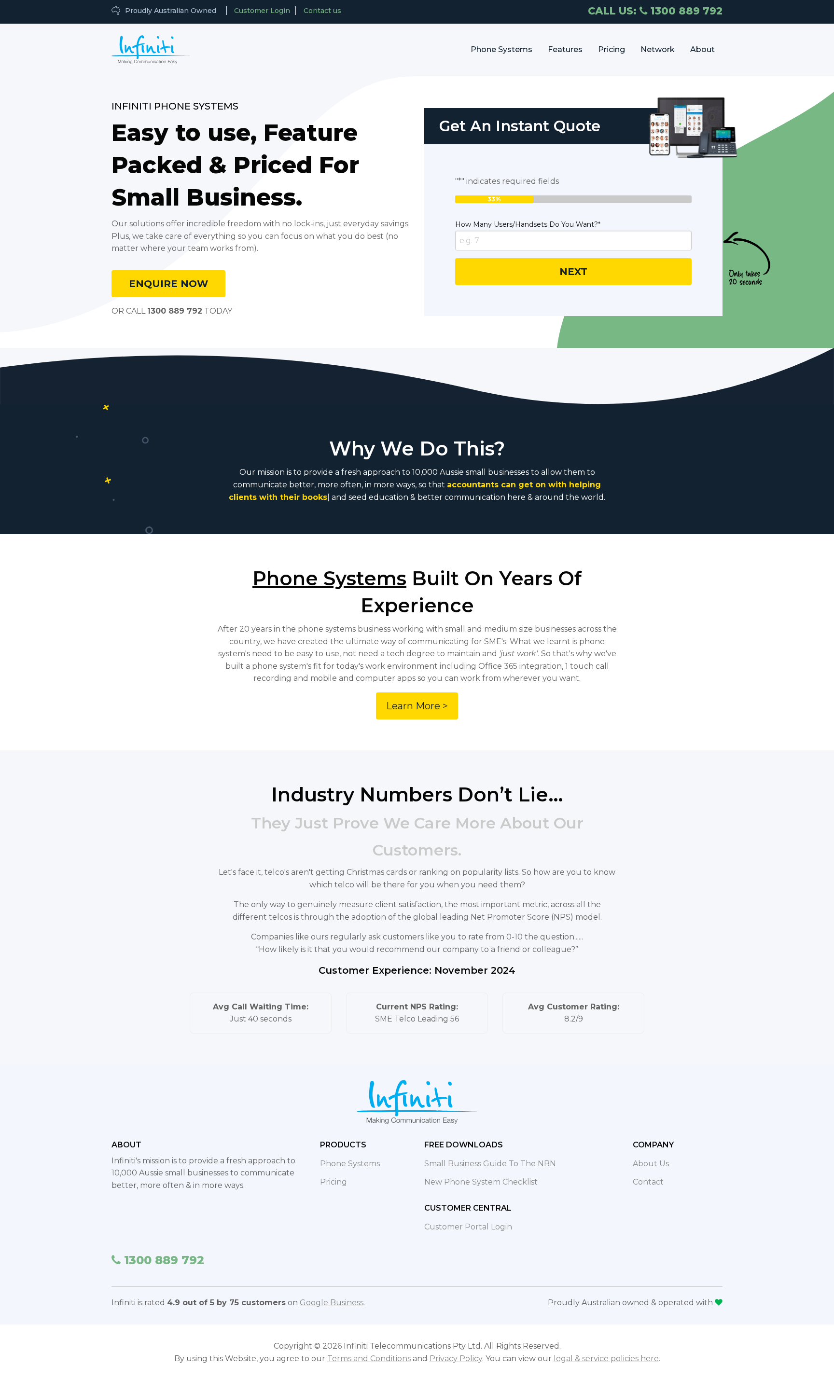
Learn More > (417, 706)
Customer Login (262, 10)
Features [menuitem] (565, 49)
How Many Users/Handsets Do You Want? (527, 224)
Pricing (333, 1182)
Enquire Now (168, 284)
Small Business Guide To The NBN (490, 1163)
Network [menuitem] (657, 49)
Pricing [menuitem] (611, 49)
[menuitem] (150, 49)
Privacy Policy (456, 1358)
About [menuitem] (702, 49)
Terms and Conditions (369, 1358)
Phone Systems (350, 1163)
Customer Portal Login (468, 1226)
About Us (651, 1163)
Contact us (322, 10)
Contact (648, 1182)
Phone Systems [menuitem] (501, 49)
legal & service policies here (606, 1358)
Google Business (331, 1302)
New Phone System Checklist (481, 1182)
